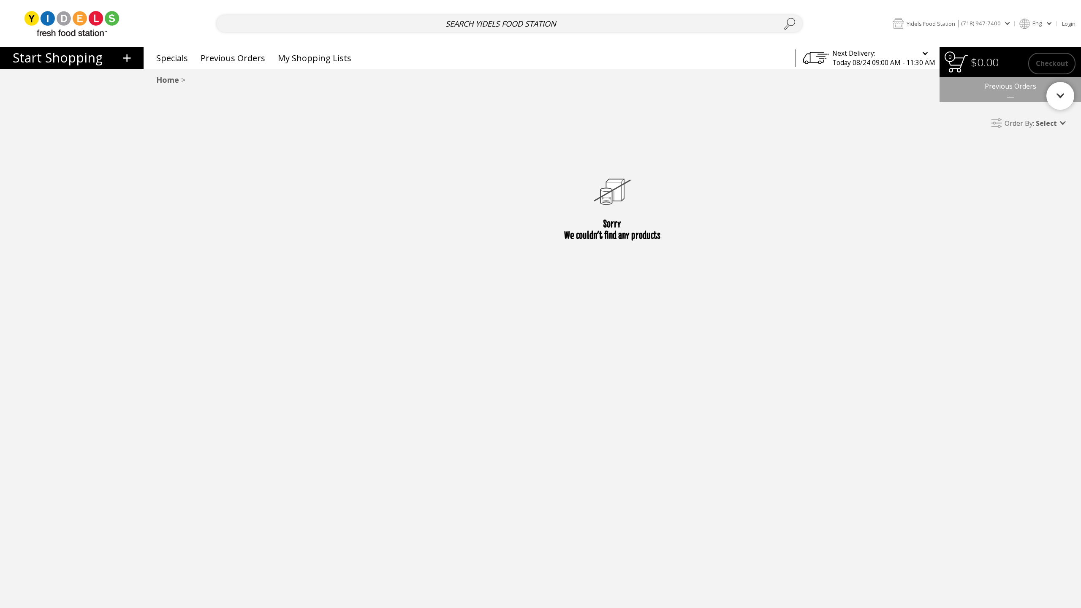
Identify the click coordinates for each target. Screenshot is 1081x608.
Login (1069, 23)
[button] (951, 23)
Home (167, 80)
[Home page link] (71, 23)
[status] (958, 63)
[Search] (789, 24)
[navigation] (72, 58)
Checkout (1052, 63)
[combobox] (509, 24)
